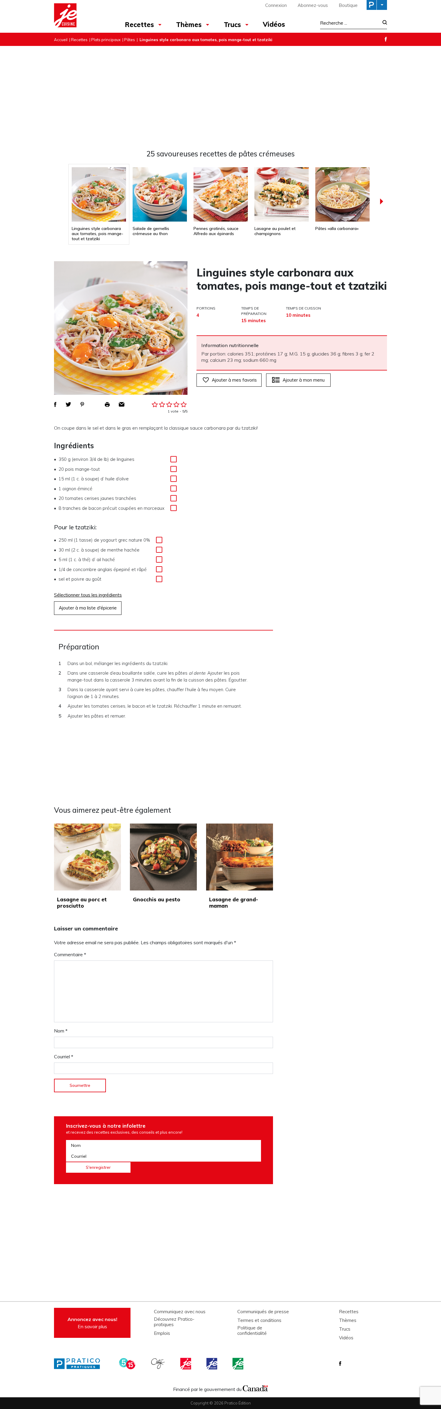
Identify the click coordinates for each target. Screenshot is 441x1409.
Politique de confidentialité (252, 1330)
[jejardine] (238, 1364)
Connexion (276, 5)
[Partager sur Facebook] (55, 404)
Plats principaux (106, 39)
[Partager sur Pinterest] (82, 404)
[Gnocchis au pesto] (163, 857)
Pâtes (129, 39)
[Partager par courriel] (121, 404)
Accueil (61, 39)
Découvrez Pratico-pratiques (174, 1322)
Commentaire (70, 954)
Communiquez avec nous (180, 1311)
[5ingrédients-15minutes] (128, 1364)
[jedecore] (212, 1364)
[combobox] (349, 23)
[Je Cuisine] (80, 16)
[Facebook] (386, 39)
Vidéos (274, 24)
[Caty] (158, 1364)
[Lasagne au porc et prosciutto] (87, 857)
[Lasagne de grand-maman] (239, 857)
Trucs (232, 24)
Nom (61, 1031)
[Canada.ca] (255, 1387)
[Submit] (383, 23)
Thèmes (189, 24)
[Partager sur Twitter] (68, 404)
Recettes (139, 24)
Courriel (63, 1057)
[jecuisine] (186, 1364)
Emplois (162, 1333)
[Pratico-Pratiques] (79, 1364)
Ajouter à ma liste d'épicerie (88, 608)
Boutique (348, 5)
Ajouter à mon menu (304, 380)
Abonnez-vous (313, 5)
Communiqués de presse (263, 1311)
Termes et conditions (259, 1320)
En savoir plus (92, 1322)
